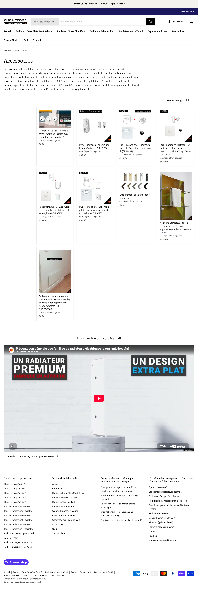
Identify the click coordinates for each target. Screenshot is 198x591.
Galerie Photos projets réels (162, 518)
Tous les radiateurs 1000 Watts (18, 529)
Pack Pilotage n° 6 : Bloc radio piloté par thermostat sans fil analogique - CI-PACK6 (54, 210)
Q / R (54, 529)
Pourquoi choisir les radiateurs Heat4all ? (168, 500)
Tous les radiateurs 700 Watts (18, 524)
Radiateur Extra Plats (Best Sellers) (34, 31)
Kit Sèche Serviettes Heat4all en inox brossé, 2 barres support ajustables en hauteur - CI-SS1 (175, 227)
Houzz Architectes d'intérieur (162, 540)
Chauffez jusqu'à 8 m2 (14, 484)
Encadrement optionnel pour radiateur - (134, 196)
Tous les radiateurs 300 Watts (18, 511)
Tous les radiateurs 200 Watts (18, 506)
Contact (37, 40)
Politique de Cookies (158, 513)
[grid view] (187, 101)
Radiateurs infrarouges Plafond (19, 533)
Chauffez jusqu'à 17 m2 (15, 497)
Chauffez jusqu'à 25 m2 (15, 502)
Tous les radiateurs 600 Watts (18, 520)
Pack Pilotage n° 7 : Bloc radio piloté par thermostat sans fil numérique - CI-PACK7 (94, 210)
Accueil (7, 31)
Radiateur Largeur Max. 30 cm (18, 542)
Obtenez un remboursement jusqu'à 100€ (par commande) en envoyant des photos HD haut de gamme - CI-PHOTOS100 (54, 302)
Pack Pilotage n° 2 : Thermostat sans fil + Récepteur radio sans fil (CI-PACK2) (135, 148)
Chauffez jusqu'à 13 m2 (15, 493)
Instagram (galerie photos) (162, 527)
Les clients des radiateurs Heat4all (165, 491)
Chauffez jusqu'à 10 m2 (15, 488)
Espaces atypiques (157, 31)
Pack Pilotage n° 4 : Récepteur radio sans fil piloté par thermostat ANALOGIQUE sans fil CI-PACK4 (175, 149)
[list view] (192, 101)
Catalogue (57, 488)
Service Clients (59, 533)
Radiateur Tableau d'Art (102, 31)
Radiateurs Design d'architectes (164, 496)
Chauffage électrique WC (64, 515)
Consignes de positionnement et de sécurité (121, 520)
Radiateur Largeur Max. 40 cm (18, 547)
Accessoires (178, 31)
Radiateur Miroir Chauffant (71, 31)
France (185, 11)
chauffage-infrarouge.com (50, 140)
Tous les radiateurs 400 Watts (18, 515)
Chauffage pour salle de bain (66, 520)
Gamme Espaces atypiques (65, 511)
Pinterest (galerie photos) (161, 522)
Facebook (153, 536)
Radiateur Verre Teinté (131, 31)
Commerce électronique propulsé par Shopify (23, 582)
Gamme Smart (11, 538)
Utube (152, 531)
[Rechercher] (150, 21)
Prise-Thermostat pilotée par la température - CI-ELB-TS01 (94, 146)
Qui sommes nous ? (158, 487)
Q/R (26, 40)
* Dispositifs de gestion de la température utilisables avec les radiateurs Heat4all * (53, 134)
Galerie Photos (11, 40)
